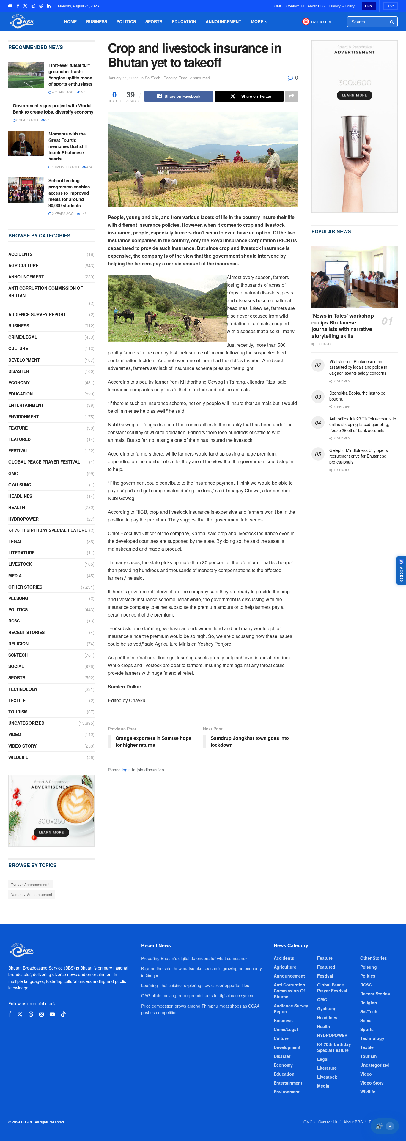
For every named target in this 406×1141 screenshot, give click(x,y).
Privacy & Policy (342, 5)
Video (14, 734)
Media (15, 576)
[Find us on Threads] (41, 6)
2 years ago (62, 213)
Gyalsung (19, 485)
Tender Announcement (30, 884)
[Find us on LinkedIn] (49, 6)
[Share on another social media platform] (291, 96)
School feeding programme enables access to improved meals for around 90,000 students (69, 193)
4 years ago (62, 91)
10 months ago (65, 166)
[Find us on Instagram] (33, 6)
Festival (18, 450)
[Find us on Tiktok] (63, 1014)
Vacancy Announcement (31, 894)
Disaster (18, 371)
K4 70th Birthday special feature (47, 530)
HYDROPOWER (23, 519)
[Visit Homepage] (21, 21)
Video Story (22, 746)
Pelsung (18, 598)
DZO (390, 6)
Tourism (18, 712)
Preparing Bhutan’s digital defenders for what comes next (195, 958)
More (257, 21)
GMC (278, 5)
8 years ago (26, 119)
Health (16, 507)
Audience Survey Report (37, 314)
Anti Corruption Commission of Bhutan (45, 291)
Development (24, 360)
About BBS (316, 5)
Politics (126, 21)
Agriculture (23, 265)
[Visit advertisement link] (51, 811)
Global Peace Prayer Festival (44, 462)
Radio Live (322, 21)
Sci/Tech (152, 78)
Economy (19, 382)
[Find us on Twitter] (25, 6)
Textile (17, 700)
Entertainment (26, 405)
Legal (15, 541)
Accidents (20, 254)
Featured (19, 439)
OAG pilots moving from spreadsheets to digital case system (197, 995)
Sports (153, 21)
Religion (18, 644)
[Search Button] (392, 21)
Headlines (20, 496)
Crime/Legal (22, 337)
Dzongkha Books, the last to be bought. (357, 396)
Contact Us (295, 5)
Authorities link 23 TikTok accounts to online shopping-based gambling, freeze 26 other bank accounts (362, 424)
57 (82, 91)
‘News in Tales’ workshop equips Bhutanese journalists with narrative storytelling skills (342, 326)
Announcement (223, 21)
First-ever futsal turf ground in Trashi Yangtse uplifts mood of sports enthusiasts (70, 74)
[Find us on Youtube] (10, 6)
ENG (369, 6)
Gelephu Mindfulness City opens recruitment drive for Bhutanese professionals (358, 456)
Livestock (20, 564)
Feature (18, 428)
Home (70, 21)
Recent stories (26, 632)
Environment (23, 417)
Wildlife (18, 757)
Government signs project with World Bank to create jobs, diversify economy (53, 108)
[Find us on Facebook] (18, 6)
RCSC (14, 621)
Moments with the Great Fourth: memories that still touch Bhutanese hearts (67, 146)
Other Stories (25, 587)
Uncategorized (26, 723)
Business (96, 21)
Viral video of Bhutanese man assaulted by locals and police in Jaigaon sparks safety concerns (358, 367)
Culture (18, 348)
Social (16, 666)
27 (47, 119)
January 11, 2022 (123, 78)
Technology (22, 689)
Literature (21, 553)
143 (83, 213)
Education (184, 21)
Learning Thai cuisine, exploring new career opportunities (195, 985)
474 (89, 166)
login (126, 770)
